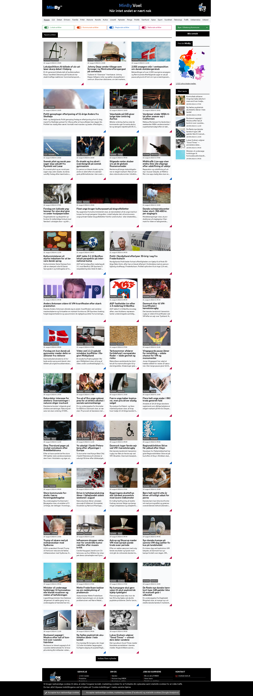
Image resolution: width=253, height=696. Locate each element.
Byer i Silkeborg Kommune (188, 28)
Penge (129, 20)
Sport (160, 20)
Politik (136, 20)
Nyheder (121, 20)
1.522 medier (84, 676)
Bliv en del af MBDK (151, 676)
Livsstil (113, 20)
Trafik (186, 20)
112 (53, 20)
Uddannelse (195, 20)
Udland (205, 20)
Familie (75, 20)
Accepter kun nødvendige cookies (63, 693)
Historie (90, 20)
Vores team (148, 678)
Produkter (82, 678)
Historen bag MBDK (119, 678)
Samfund (145, 20)
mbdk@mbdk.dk (184, 676)
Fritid (82, 20)
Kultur (105, 20)
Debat (59, 20)
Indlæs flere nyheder (107, 659)
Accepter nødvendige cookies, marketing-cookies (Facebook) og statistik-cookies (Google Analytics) (132, 693)
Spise (153, 20)
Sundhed (168, 20)
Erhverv (67, 20)
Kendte (98, 20)
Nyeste (47, 20)
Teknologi (178, 20)
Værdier (114, 676)
